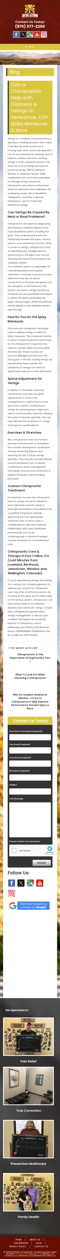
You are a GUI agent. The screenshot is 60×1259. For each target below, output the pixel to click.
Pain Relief (28, 1061)
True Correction (28, 1110)
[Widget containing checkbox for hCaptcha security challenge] (32, 850)
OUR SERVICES (21, 1243)
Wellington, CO (35, 1253)
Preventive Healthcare (28, 1164)
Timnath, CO (21, 1253)
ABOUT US (35, 1239)
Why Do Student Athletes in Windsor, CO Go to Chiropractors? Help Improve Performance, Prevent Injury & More (30, 701)
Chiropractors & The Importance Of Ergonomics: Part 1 (30, 658)
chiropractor (21, 611)
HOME (19, 1239)
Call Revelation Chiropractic (30, 631)
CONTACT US (41, 1246)
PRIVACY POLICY (17, 1246)
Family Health (28, 1217)
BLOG (39, 1243)
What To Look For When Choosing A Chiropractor (30, 676)
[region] (30, 57)
